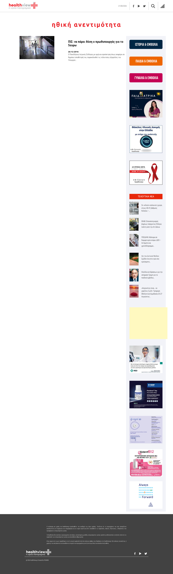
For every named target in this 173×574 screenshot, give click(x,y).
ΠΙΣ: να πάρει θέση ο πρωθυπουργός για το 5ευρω (95, 43)
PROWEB (46, 560)
